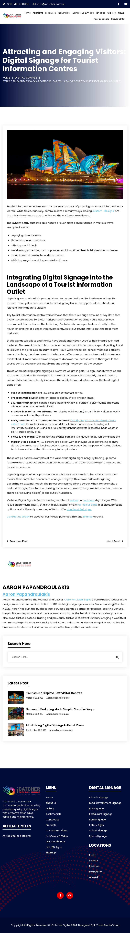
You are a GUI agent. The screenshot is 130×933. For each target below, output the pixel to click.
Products (50, 12)
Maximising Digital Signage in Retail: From (55, 725)
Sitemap (51, 852)
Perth (92, 855)
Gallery (111, 12)
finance (88, 516)
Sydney (93, 860)
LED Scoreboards (55, 841)
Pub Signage (96, 808)
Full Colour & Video (83, 12)
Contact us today (18, 516)
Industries (64, 12)
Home (27, 12)
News (121, 12)
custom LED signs (103, 211)
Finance (100, 12)
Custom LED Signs (56, 830)
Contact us (117, 19)
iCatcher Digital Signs (77, 599)
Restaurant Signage (100, 814)
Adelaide (94, 877)
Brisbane (94, 866)
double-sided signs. (79, 509)
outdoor (89, 500)
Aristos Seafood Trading (17, 835)
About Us (38, 12)
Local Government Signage (105, 803)
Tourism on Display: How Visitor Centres (54, 693)
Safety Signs (96, 825)
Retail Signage (97, 819)
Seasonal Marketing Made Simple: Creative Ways (60, 709)
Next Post (114, 541)
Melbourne (95, 871)
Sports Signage (98, 836)
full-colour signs (87, 504)
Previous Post (18, 541)
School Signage (98, 830)
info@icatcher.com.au (51, 4)
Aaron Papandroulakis (26, 594)
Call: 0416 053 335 (18, 4)
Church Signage (98, 797)
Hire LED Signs (54, 847)
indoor (74, 500)
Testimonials (101, 19)
